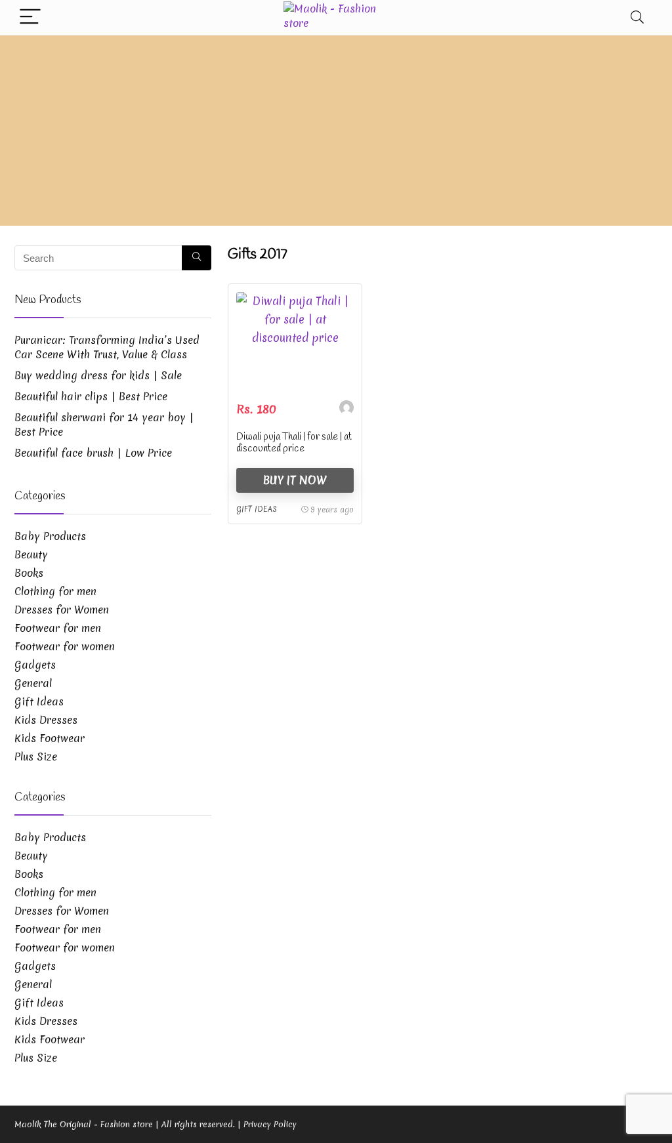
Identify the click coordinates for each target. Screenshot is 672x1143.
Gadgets (35, 664)
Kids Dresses (45, 720)
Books (28, 573)
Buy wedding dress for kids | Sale (98, 375)
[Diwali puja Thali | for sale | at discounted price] (295, 341)
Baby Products (50, 536)
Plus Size (35, 756)
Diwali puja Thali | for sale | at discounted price (294, 442)
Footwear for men (57, 628)
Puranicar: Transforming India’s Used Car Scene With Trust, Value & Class (107, 347)
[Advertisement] (336, 134)
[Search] (637, 17)
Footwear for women (64, 646)
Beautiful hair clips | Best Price (90, 396)
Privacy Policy (270, 1124)
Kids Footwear (49, 738)
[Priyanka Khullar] (346, 409)
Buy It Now (295, 480)
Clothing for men (55, 591)
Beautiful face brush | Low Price (93, 453)
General (33, 683)
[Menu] (30, 17)
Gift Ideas (256, 509)
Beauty (31, 554)
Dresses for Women (61, 609)
